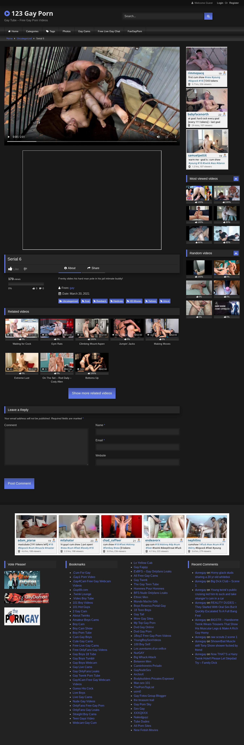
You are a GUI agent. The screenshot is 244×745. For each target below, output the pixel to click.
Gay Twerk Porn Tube (86, 675)
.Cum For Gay (81, 572)
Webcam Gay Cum (85, 722)
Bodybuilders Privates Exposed (154, 678)
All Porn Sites (142, 725)
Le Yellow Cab (143, 562)
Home (15, 31)
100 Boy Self (142, 644)
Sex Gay (139, 708)
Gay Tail (139, 614)
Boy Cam (78, 624)
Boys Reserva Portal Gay (150, 605)
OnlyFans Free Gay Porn (88, 705)
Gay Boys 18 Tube (84, 654)
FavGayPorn (135, 31)
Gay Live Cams (82, 667)
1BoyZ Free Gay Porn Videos (152, 635)
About (71, 268)
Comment (10, 425)
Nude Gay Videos (84, 701)
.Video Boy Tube (83, 598)
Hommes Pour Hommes (149, 588)
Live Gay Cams (82, 697)
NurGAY (139, 652)
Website (101, 455)
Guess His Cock (83, 688)
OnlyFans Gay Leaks (86, 709)
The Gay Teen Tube (146, 584)
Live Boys (79, 692)
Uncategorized (24, 38)
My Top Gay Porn (145, 622)
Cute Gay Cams (83, 641)
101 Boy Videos (83, 602)
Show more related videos (92, 393)
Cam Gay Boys (82, 637)
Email (100, 440)
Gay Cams (84, 31)
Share (95, 268)
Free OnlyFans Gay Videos (90, 649)
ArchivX (139, 674)
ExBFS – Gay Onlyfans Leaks (152, 571)
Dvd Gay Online (144, 627)
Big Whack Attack (145, 657)
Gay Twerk (140, 580)
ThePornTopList (144, 687)
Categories (32, 31)
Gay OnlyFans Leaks (86, 671)
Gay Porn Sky (142, 704)
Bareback (101, 301)
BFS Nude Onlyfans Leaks (151, 592)
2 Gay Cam (80, 611)
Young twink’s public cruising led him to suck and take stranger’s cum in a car (216, 594)
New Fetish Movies (146, 730)
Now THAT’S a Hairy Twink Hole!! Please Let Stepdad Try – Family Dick (216, 658)
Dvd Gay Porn (143, 631)
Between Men (142, 661)
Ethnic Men (141, 597)
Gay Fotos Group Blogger (150, 695)
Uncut (166, 301)
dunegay (200, 572)
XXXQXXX (141, 712)
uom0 (137, 691)
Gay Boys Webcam (85, 662)
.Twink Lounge (82, 594)
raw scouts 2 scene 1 (224, 637)
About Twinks (81, 615)
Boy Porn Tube (82, 632)
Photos (67, 31)
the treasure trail (144, 700)
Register (234, 2)
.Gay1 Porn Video (84, 576)
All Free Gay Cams (146, 575)
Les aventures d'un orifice (150, 648)
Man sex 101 (142, 682)
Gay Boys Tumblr (83, 658)
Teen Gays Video (83, 718)
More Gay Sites (143, 618)
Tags (52, 31)
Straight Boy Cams (84, 714)
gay (72, 287)
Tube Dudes (141, 721)
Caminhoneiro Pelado (148, 665)
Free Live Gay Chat (109, 31)
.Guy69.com (80, 589)
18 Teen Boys (142, 610)
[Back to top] (233, 734)
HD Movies (135, 301)
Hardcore (118, 301)
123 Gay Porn (31, 13)
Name (100, 425)
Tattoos (152, 301)
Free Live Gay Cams (86, 645)
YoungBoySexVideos (147, 640)
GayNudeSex (142, 670)
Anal (87, 301)
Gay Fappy (141, 567)
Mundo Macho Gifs (146, 601)
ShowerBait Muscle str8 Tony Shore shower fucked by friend (216, 645)
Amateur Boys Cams (86, 619)
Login (220, 2)
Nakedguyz (141, 717)
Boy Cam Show (83, 628)
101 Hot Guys (81, 607)
